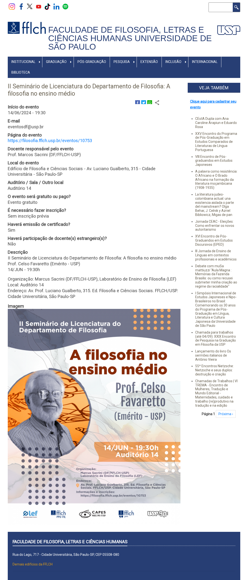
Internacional (204, 62)
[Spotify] (65, 6)
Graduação (56, 62)
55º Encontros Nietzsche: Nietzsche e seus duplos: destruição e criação (214, 370)
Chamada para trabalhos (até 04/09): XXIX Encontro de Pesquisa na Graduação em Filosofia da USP (215, 338)
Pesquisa (122, 62)
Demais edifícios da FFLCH (33, 564)
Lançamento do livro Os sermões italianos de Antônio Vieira (213, 355)
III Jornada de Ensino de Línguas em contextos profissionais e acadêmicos (216, 255)
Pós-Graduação (92, 62)
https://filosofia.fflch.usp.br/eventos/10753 (50, 140)
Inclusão (173, 62)
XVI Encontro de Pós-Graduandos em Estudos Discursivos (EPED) (214, 240)
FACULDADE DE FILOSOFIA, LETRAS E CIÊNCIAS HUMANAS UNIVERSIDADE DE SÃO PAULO (130, 38)
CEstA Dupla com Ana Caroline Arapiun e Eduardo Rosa (216, 123)
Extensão (149, 62)
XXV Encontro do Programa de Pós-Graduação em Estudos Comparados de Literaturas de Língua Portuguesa (216, 142)
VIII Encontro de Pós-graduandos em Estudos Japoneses (213, 161)
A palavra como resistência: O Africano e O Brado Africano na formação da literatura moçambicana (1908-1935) (216, 179)
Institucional (23, 62)
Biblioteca (20, 72)
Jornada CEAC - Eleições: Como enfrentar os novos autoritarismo (214, 226)
